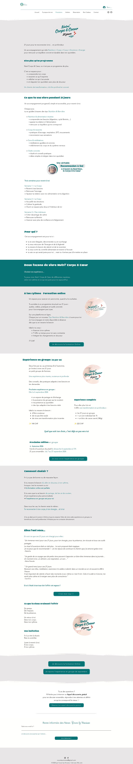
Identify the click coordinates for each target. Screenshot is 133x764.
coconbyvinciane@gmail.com (66, 760)
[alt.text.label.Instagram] (108, 12)
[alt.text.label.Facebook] (111, 12)
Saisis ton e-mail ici (27, 726)
